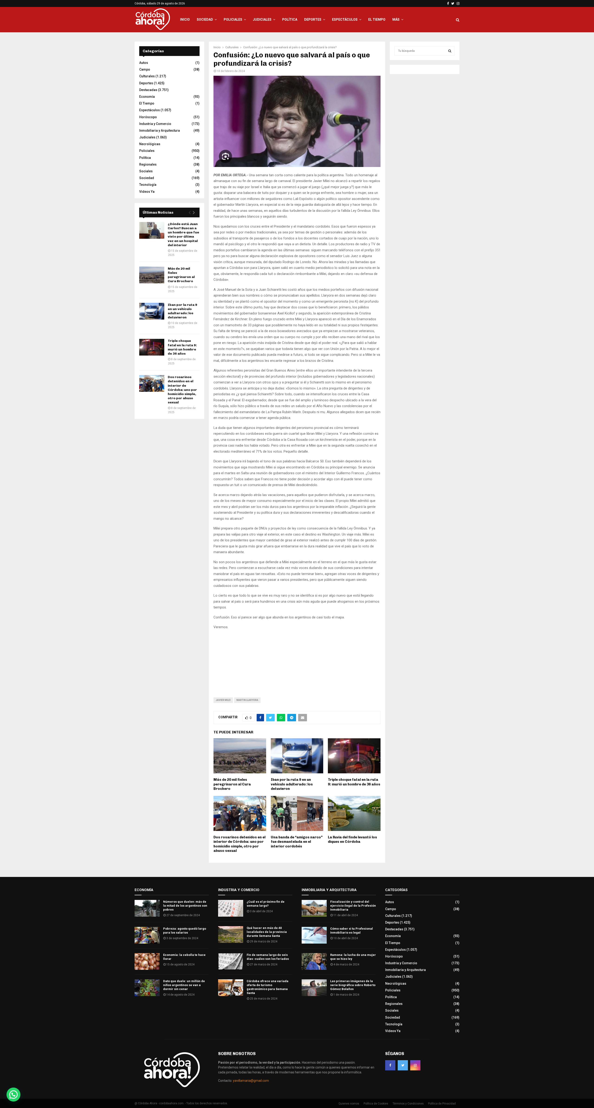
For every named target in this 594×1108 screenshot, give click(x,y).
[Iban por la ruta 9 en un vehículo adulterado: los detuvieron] (151, 311)
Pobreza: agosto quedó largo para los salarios (184, 930)
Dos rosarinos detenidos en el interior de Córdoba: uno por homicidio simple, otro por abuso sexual (239, 844)
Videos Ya (147, 191)
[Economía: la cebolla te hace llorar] (147, 961)
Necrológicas (149, 144)
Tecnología (147, 184)
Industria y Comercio (155, 124)
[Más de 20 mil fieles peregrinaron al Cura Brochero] (151, 275)
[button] (13, 1094)
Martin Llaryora (247, 700)
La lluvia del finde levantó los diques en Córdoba (352, 839)
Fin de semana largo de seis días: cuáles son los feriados (268, 957)
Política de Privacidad (442, 1103)
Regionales (148, 164)
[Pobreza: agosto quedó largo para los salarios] (147, 935)
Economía (147, 96)
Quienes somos (349, 1103)
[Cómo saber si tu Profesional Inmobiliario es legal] (314, 935)
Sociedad (205, 19)
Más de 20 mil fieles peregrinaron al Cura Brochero (232, 784)
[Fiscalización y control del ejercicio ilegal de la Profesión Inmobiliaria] (314, 908)
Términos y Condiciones (408, 1103)
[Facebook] (390, 1065)
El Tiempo (376, 19)
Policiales (233, 19)
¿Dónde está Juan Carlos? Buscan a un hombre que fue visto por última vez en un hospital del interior (183, 234)
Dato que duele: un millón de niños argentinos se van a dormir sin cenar (184, 985)
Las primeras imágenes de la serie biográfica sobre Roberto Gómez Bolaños (352, 985)
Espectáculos (345, 19)
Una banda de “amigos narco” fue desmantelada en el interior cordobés (297, 841)
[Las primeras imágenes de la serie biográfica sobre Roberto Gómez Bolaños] (314, 987)
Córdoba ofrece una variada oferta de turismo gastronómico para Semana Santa (267, 987)
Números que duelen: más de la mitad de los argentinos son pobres (185, 905)
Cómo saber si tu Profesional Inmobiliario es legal (351, 930)
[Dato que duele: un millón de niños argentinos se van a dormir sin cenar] (147, 987)
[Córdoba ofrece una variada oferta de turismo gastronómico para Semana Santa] (230, 987)
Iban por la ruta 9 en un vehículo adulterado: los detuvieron (292, 784)
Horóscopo (148, 117)
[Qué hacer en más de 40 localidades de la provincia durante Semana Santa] (230, 934)
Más (396, 19)
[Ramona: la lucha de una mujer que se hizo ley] (314, 961)
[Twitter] (403, 1065)
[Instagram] (415, 1065)
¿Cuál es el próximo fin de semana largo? (265, 903)
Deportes (312, 19)
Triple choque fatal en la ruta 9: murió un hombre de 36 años (354, 782)
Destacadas (148, 90)
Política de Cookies (376, 1103)
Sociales (146, 171)
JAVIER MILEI (223, 700)
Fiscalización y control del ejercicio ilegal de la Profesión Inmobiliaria (353, 905)
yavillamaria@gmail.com (251, 1080)
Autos (143, 63)
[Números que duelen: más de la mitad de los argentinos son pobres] (147, 908)
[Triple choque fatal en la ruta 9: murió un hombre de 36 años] (151, 347)
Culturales (147, 76)
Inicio (185, 19)
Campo (144, 69)
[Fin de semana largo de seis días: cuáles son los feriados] (230, 961)
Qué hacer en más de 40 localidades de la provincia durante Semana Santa (267, 932)
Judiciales (262, 19)
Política (289, 19)
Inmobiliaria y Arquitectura (159, 130)
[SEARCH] (450, 51)
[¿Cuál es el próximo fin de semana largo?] (230, 908)
